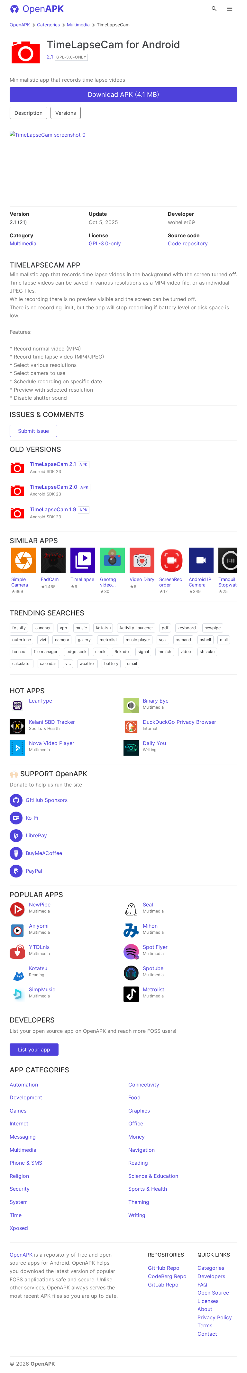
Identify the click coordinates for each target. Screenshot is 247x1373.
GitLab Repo (163, 1284)
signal (143, 651)
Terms (204, 1325)
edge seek (77, 651)
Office (135, 1123)
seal (163, 639)
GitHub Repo (163, 1268)
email (132, 663)
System (19, 1202)
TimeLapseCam (85, 44)
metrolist (108, 639)
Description (28, 113)
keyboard (187, 627)
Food (134, 1097)
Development (26, 1097)
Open (43, 8)
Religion (19, 1176)
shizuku (207, 651)
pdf (165, 627)
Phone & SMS (26, 1162)
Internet (19, 1123)
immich (164, 651)
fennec (18, 651)
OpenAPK (20, 24)
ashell (205, 639)
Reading (138, 1162)
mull (224, 639)
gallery (84, 639)
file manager (46, 651)
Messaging (23, 1136)
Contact (207, 1334)
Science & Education (153, 1176)
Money (136, 1136)
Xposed (19, 1228)
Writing (136, 1215)
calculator (21, 663)
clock (100, 651)
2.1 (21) (18, 222)
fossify (19, 627)
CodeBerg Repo (167, 1276)
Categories (48, 24)
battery (111, 663)
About (204, 1309)
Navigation (141, 1150)
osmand (183, 639)
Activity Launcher (136, 627)
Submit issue (33, 431)
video (185, 651)
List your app (34, 1049)
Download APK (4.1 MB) (123, 94)
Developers (211, 1276)
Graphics (139, 1110)
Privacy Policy (214, 1317)
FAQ (202, 1284)
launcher (42, 627)
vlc (68, 663)
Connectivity (143, 1084)
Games (18, 1110)
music (81, 627)
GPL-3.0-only (105, 243)
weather (87, 663)
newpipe (213, 627)
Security (20, 1189)
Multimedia (78, 24)
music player (138, 639)
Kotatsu (103, 627)
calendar (48, 663)
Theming (138, 1202)
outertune (21, 639)
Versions (65, 113)
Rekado (121, 651)
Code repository (188, 243)
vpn (63, 627)
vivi (43, 639)
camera (62, 639)
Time (16, 1215)
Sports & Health (147, 1189)
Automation (24, 1084)
